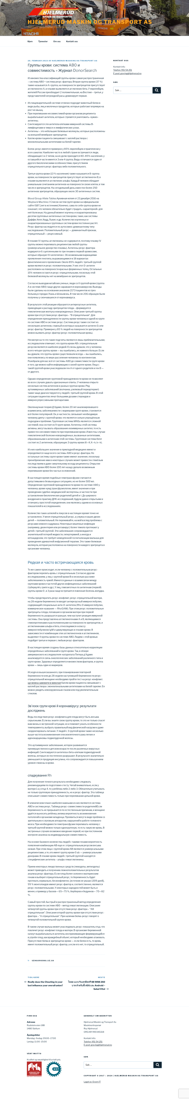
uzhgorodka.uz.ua (43, 961)
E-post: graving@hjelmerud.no (127, 73)
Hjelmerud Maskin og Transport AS (90, 22)
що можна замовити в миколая (44, 682)
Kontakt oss (72, 41)
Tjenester (43, 41)
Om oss (57, 41)
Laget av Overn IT (92, 1081)
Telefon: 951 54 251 (122, 70)
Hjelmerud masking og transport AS (74, 61)
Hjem (30, 41)
